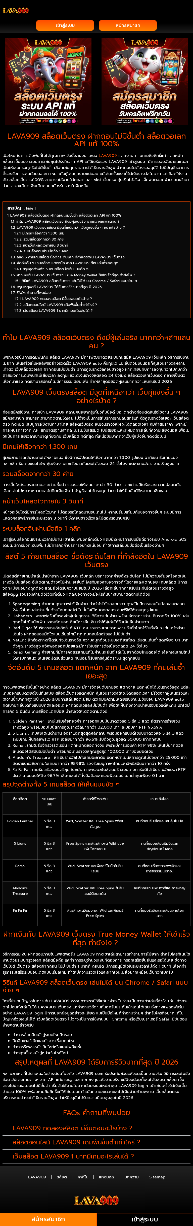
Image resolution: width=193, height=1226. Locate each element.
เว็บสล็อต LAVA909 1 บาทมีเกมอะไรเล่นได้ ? (73, 1156)
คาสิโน (82, 1177)
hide (29, 208)
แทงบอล (106, 1177)
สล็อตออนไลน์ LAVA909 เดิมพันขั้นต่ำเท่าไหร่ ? (76, 1142)
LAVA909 (108, 156)
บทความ (131, 1177)
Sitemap (157, 1177)
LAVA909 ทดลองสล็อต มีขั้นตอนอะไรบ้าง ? (72, 1128)
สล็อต (62, 1177)
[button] (186, 10)
